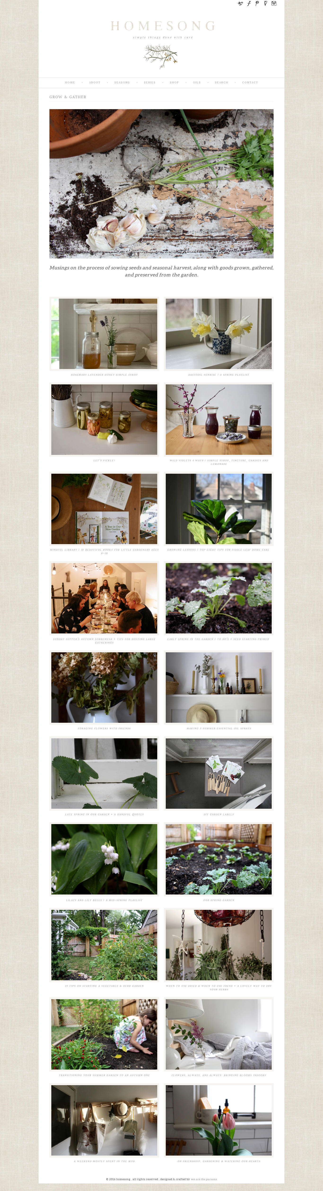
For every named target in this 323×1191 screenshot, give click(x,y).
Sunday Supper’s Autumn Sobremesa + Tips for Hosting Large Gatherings (104, 641)
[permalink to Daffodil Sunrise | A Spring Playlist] (219, 334)
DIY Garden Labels (219, 815)
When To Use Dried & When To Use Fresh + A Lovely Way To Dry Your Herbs (219, 988)
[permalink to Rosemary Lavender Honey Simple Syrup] (104, 334)
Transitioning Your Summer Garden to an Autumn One (104, 1075)
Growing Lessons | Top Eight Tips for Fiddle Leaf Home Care (219, 550)
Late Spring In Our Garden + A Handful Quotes (104, 815)
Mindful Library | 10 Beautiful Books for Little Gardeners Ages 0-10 (104, 551)
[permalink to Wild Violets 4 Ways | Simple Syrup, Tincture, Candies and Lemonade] (219, 420)
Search (221, 82)
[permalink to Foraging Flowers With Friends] (104, 687)
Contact (250, 82)
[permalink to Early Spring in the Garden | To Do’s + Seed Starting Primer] (219, 598)
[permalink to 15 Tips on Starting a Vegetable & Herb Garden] (104, 945)
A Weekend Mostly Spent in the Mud (104, 1161)
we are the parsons (204, 1179)
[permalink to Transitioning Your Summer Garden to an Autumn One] (104, 1034)
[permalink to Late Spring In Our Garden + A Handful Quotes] (104, 773)
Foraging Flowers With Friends (104, 729)
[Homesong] (161, 73)
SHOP (174, 82)
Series (150, 82)
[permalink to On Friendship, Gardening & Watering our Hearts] (219, 1120)
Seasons (122, 82)
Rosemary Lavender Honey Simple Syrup (104, 375)
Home (70, 82)
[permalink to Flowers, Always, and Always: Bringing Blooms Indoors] (219, 1034)
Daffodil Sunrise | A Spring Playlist (218, 375)
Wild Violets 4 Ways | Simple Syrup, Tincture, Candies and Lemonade (219, 462)
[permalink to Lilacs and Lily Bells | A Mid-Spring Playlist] (104, 859)
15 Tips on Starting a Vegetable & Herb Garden (104, 986)
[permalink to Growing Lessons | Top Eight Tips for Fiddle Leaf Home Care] (219, 509)
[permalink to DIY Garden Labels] (219, 773)
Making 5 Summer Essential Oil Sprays (219, 729)
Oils (197, 82)
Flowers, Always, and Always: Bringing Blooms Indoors (218, 1075)
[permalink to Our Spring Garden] (219, 859)
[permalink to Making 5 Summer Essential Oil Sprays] (219, 687)
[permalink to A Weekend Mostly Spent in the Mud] (104, 1120)
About (94, 82)
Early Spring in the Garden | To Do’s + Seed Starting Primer (218, 639)
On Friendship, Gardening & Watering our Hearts (218, 1161)
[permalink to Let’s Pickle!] (104, 420)
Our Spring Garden (218, 900)
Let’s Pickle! (104, 461)
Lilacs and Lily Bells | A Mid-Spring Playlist (104, 900)
